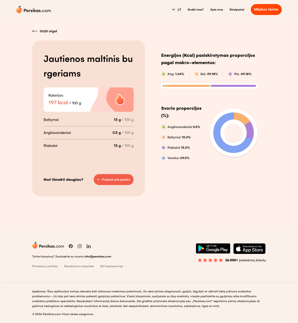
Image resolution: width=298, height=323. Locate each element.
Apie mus (216, 9)
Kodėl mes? (196, 9)
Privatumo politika (45, 266)
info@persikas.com (98, 256)
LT (179, 10)
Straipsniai (236, 9)
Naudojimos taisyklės (79, 266)
